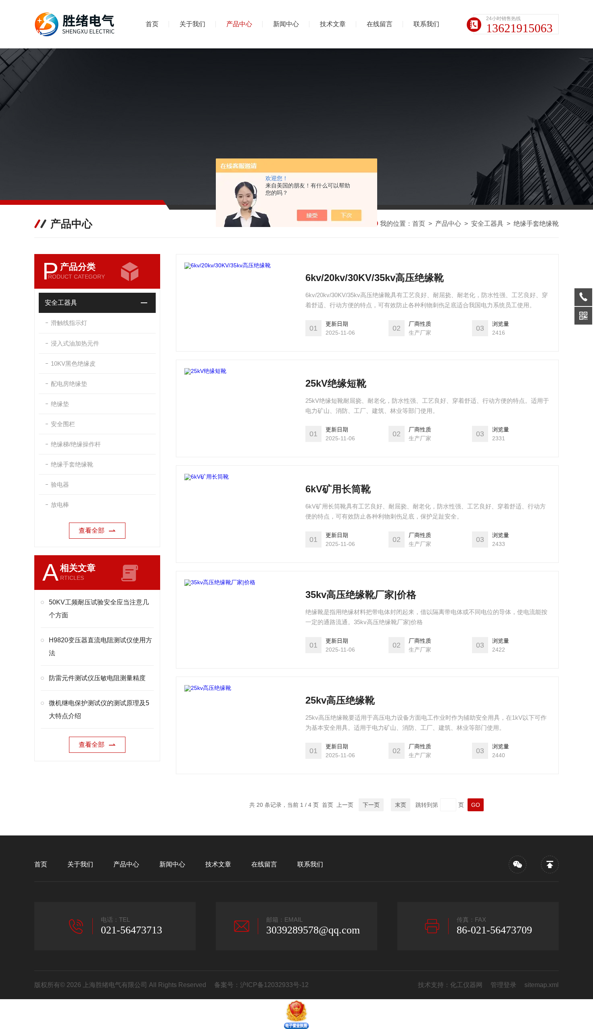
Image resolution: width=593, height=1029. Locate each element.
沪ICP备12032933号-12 (274, 984)
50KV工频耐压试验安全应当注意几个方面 (99, 609)
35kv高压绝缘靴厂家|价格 (360, 594)
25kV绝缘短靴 (335, 383)
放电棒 (60, 504)
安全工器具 (487, 223)
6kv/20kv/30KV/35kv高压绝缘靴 (374, 277)
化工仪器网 (466, 984)
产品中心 (239, 24)
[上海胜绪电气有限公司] (76, 24)
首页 (152, 24)
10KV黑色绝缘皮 (73, 363)
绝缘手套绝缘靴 (536, 223)
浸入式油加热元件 (75, 343)
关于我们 (192, 24)
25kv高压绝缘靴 (340, 700)
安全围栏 (63, 424)
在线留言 (380, 24)
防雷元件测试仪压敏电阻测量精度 (97, 678)
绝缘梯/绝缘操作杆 (76, 444)
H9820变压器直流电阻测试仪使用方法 (100, 646)
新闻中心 (286, 24)
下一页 (371, 805)
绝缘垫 (60, 403)
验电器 (60, 484)
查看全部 (91, 530)
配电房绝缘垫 (69, 383)
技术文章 (333, 24)
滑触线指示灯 (69, 322)
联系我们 (426, 24)
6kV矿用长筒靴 (338, 488)
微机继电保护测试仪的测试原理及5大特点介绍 (99, 709)
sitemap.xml (541, 984)
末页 (400, 805)
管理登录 (503, 984)
